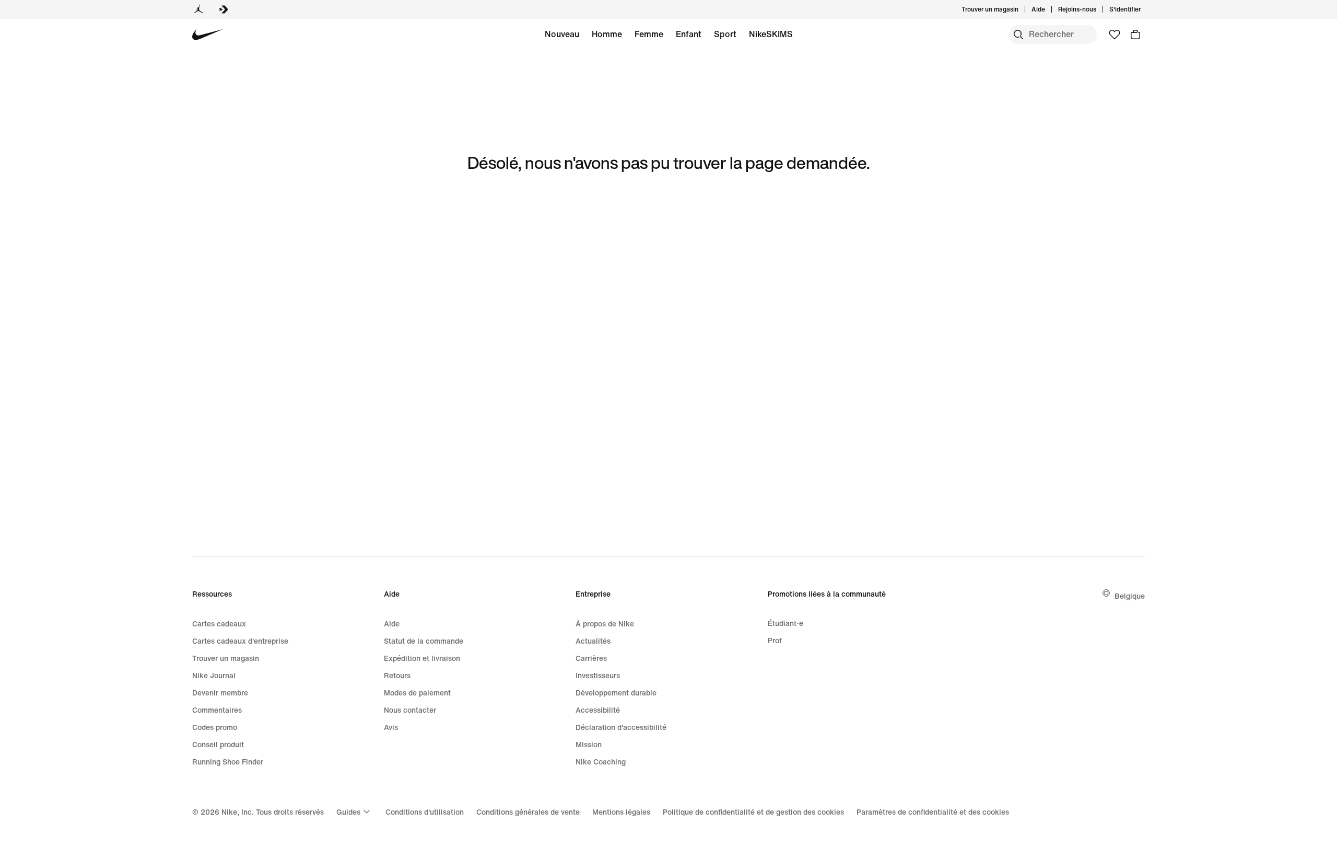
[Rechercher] (1018, 34)
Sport (725, 34)
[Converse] (223, 9)
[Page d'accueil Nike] (207, 34)
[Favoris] (1114, 34)
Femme (649, 34)
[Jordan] (198, 9)
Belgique (1130, 595)
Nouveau (562, 34)
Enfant (688, 34)
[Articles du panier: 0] (1135, 34)
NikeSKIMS (771, 34)
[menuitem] (1048, 9)
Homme (607, 34)
